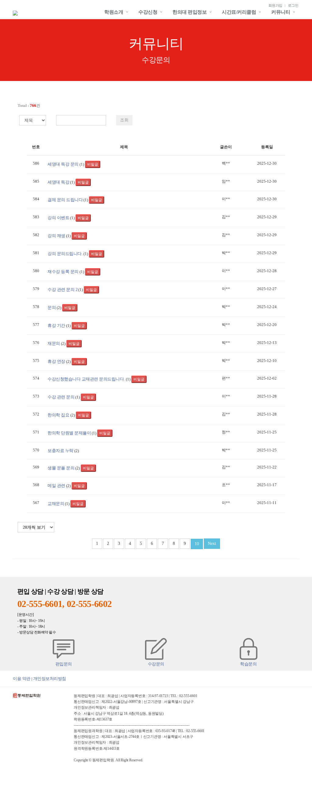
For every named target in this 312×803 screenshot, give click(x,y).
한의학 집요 (59, 414)
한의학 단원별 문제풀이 (69, 432)
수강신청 (147, 12)
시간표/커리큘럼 (239, 12)
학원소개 (113, 12)
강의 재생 (56, 235)
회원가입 (275, 6)
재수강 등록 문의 (63, 271)
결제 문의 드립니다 (65, 199)
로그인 (293, 6)
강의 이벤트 (58, 217)
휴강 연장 (56, 361)
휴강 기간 (56, 325)
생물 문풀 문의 (61, 467)
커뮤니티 (280, 12)
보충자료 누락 (60, 450)
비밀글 (92, 164)
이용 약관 (21, 678)
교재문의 (56, 503)
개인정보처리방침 (49, 678)
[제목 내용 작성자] (29, 120)
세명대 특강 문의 (63, 164)
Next (212, 543)
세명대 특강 (58, 182)
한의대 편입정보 (189, 12)
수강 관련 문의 (61, 396)
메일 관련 (56, 485)
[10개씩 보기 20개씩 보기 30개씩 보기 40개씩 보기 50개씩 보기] (36, 527)
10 (197, 544)
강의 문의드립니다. (65, 253)
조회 (124, 120)
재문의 (54, 343)
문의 (52, 307)
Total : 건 (29, 105)
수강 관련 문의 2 (62, 289)
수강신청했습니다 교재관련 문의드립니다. (86, 379)
